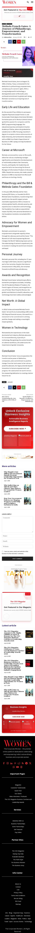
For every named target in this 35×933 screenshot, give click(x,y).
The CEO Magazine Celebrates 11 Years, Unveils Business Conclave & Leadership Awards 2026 (14, 651)
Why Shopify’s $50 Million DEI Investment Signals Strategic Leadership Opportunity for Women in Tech (13, 475)
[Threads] (21, 767)
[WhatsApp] (23, 42)
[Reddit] (19, 763)
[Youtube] (17, 767)
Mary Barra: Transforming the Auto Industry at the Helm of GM (9, 399)
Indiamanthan (7, 37)
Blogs (4, 24)
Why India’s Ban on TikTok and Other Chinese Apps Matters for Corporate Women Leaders (12, 488)
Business (9, 24)
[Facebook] (10, 42)
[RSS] (22, 763)
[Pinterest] (19, 42)
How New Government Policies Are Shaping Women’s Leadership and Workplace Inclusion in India (13, 502)
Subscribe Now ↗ (17, 429)
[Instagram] (7, 763)
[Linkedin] (11, 763)
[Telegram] (26, 763)
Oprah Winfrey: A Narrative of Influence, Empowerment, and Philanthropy (26, 399)
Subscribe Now (18, 717)
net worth (10, 382)
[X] (14, 42)
